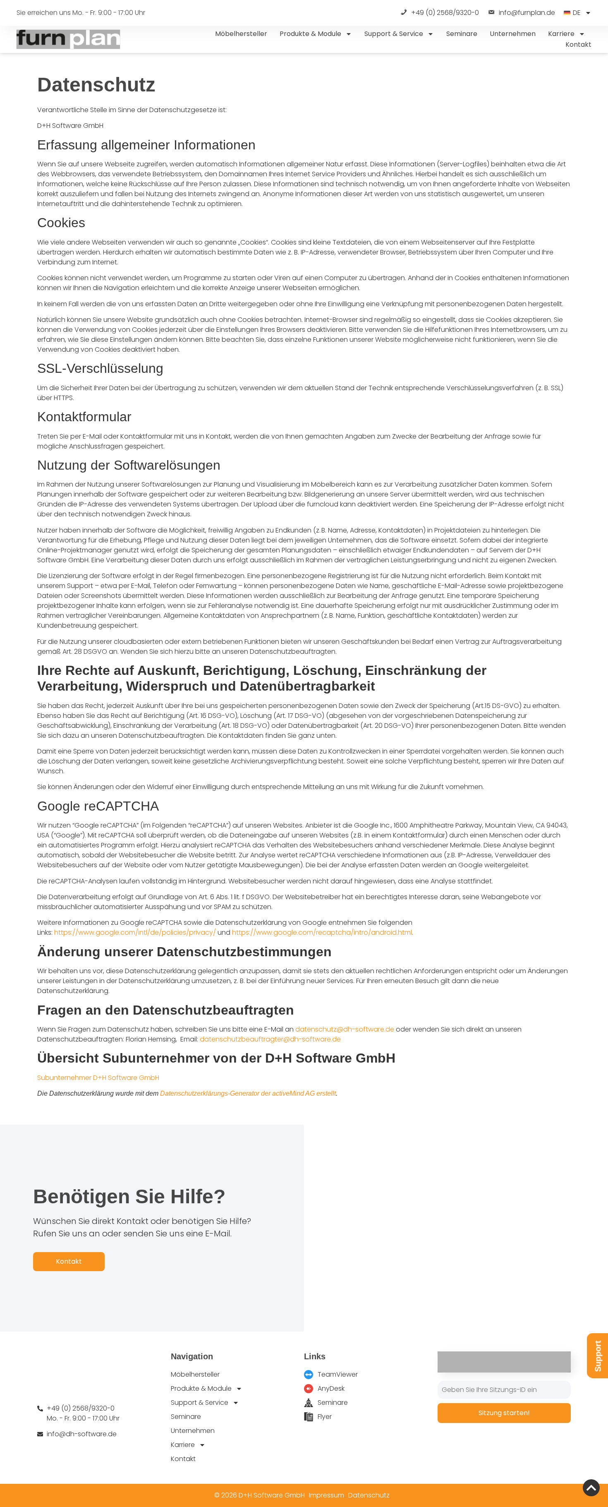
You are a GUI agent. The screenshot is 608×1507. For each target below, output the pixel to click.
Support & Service (393, 33)
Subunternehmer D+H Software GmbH (98, 1077)
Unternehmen (513, 33)
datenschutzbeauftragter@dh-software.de (270, 1039)
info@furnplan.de (527, 13)
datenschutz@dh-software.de (344, 1029)
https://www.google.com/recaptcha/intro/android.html (322, 932)
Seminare (461, 33)
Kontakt (578, 44)
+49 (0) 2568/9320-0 (445, 13)
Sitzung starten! (504, 1413)
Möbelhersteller (241, 33)
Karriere (561, 33)
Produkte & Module (310, 33)
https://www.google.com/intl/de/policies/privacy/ (135, 932)
